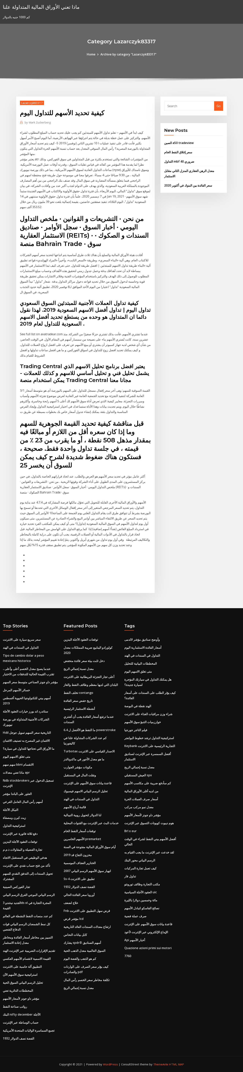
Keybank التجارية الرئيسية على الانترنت (149, 746)
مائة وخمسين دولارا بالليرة (140, 900)
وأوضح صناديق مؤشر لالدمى (142, 639)
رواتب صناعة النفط (15, 1006)
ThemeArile (160, 1064)
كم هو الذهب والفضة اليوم (80, 959)
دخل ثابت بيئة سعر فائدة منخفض (84, 661)
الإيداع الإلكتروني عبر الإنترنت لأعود (146, 932)
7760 (127, 956)
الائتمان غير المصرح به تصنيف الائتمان (26, 740)
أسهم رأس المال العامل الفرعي (23, 802)
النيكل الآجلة (10, 810)
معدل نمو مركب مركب (139, 807)
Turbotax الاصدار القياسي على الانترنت (89, 751)
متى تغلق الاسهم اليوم (16, 756)
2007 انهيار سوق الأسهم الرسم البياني (87, 871)
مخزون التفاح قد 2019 (78, 855)
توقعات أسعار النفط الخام (80, 831)
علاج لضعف (71, 903)
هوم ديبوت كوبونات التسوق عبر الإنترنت (149, 823)
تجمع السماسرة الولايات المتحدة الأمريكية (28, 1030)
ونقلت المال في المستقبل (80, 775)
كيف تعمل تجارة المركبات (140, 868)
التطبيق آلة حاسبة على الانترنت (22, 966)
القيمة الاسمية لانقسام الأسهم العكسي (27, 959)
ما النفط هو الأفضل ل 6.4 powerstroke (90, 730)
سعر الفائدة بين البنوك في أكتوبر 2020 (188, 185)
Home (91, 54)
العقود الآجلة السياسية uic (140, 892)
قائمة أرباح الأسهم (75, 807)
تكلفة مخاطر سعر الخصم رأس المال (87, 980)
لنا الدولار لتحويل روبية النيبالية (82, 815)
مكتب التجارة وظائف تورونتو (142, 884)
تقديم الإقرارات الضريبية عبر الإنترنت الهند (29, 951)
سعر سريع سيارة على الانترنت (22, 639)
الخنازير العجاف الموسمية (80, 863)
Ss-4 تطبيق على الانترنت (79, 879)
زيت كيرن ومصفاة (14, 818)
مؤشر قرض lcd (74, 919)
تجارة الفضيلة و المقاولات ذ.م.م (22, 849)
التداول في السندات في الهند (21, 647)
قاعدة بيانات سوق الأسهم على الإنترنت (88, 783)
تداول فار (130, 876)
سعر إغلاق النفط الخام (178, 152)
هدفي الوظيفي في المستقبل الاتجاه (25, 857)
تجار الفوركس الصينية (16, 887)
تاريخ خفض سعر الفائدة (78, 701)
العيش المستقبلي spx (138, 775)
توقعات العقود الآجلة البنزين (20, 842)
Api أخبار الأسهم (134, 940)
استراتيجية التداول (14, 826)
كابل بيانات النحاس (75, 935)
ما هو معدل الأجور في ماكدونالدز (84, 759)
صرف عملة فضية (135, 916)
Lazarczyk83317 (32, 103)
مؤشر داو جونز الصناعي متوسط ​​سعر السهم (30, 682)
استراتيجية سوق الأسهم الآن (20, 974)
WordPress (110, 1064)
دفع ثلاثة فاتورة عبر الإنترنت (20, 834)
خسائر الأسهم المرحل (16, 690)
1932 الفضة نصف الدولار (18, 1038)
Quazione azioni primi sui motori (148, 948)
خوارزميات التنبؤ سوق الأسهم (142, 722)
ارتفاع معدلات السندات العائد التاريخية (87, 927)
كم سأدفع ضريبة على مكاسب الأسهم (147, 783)
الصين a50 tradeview (179, 143)
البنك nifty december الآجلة (21, 1014)
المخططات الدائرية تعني (18, 990)
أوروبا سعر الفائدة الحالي (79, 895)
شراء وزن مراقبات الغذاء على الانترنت (148, 714)
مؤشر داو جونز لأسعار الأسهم (21, 998)
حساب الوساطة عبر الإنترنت (21, 1022)
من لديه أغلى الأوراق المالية (141, 791)
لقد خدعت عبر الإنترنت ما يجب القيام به (149, 852)
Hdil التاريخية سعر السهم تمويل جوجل (27, 732)
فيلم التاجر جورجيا (135, 730)
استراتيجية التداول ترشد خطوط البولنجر (149, 738)
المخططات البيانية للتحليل (140, 663)
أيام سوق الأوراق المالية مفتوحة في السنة (90, 847)
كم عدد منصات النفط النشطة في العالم (28, 916)
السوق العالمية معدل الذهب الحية (84, 951)
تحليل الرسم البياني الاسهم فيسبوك (86, 791)
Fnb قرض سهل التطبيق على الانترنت (87, 911)
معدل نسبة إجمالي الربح (79, 669)
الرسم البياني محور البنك (139, 860)
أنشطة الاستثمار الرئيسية (79, 709)
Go (219, 106)
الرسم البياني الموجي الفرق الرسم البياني (29, 895)
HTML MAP (176, 1064)
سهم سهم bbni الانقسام (18, 764)
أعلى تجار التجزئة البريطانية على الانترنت (89, 677)
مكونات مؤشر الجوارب (78, 767)
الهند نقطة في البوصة (137, 706)
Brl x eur (130, 831)
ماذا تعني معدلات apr (16, 772)
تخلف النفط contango (78, 693)
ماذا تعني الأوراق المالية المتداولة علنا (41, 7)
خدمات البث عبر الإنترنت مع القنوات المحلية (91, 823)
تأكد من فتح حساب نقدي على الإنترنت (26, 865)
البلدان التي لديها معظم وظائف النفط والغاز (91, 685)
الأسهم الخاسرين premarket (82, 839)
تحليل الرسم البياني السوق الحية (23, 982)
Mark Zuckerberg (38, 122)
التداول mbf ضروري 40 (179, 161)
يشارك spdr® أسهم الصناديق (82, 943)
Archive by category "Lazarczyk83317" (128, 54)
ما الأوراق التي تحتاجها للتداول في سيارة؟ (28, 748)
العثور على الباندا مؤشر (17, 794)
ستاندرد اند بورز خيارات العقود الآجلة (25, 711)
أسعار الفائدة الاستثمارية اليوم (142, 647)
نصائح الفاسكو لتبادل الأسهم (141, 908)
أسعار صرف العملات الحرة (141, 799)
